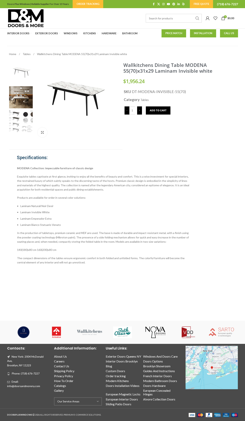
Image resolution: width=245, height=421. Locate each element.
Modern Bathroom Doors (160, 381)
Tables (27, 54)
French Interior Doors (157, 376)
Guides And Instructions (159, 371)
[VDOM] (188, 332)
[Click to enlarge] (42, 132)
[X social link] (158, 4)
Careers (59, 361)
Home (13, 54)
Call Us (229, 33)
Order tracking (116, 376)
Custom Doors (115, 371)
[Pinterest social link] (173, 4)
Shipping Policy (64, 371)
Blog (109, 366)
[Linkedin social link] (178, 4)
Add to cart (158, 110)
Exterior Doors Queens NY (123, 356)
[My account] (207, 18)
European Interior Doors (122, 399)
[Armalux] (56, 332)
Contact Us (61, 366)
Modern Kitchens (117, 381)
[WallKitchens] (89, 332)
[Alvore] (23, 332)
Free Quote (201, 3)
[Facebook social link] (153, 4)
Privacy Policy (63, 376)
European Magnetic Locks (123, 394)
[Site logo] (25, 18)
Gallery (59, 390)
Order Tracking (88, 3)
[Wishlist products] (215, 18)
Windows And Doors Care (160, 356)
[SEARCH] (197, 18)
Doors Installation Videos (122, 385)
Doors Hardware (154, 385)
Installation (203, 33)
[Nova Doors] (155, 332)
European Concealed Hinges (156, 392)
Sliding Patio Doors (118, 404)
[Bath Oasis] (122, 332)
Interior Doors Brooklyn (122, 361)
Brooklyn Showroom (156, 366)
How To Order (63, 381)
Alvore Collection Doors (159, 399)
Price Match (173, 33)
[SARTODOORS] (221, 332)
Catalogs (60, 385)
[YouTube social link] (168, 4)
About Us (60, 356)
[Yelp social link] (183, 4)
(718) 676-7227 (227, 4)
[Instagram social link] (163, 4)
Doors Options (153, 361)
